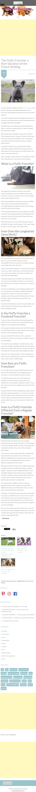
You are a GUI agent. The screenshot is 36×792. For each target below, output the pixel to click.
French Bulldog (27, 108)
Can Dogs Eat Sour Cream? (10, 621)
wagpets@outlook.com (18, 790)
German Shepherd (13, 685)
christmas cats (23, 669)
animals (3, 688)
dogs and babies (13, 673)
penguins (23, 685)
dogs (29, 681)
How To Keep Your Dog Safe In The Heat (14, 606)
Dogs (3, 643)
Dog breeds (5, 640)
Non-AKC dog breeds (11, 581)
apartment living (6, 677)
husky (3, 685)
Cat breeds (5, 634)
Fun (3, 649)
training (3, 673)
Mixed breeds (6, 653)
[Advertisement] (18, 37)
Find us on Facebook (8, 735)
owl (2, 669)
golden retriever (15, 681)
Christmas (4, 681)
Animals (4, 631)
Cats (3, 637)
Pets (3, 659)
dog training (28, 677)
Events (4, 646)
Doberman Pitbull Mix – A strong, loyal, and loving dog (18, 614)
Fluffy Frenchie (25, 581)
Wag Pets (32, 73)
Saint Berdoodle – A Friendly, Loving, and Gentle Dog (18, 618)
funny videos (18, 677)
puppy (24, 681)
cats (6, 669)
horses (30, 685)
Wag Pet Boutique (18, 9)
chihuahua (24, 673)
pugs (30, 673)
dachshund (13, 669)
